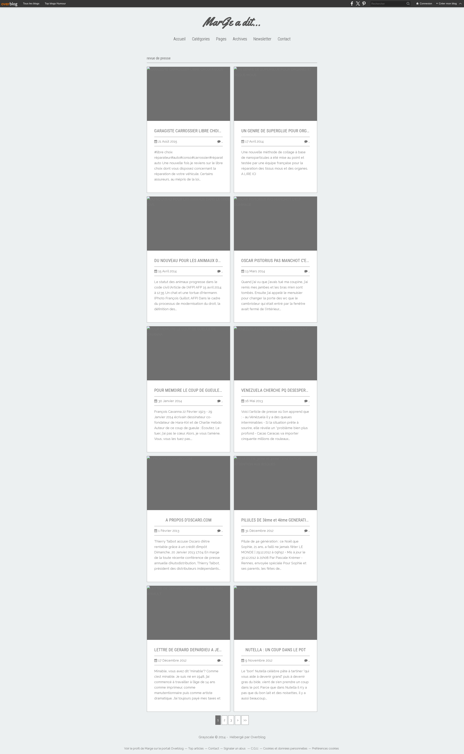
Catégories (201, 38)
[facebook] (352, 3)
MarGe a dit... (232, 21)
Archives (240, 38)
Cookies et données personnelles (285, 748)
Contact (284, 38)
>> (245, 720)
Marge (149, 748)
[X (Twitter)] (358, 3)
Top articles (196, 748)
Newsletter (262, 38)
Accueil (179, 38)
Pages (221, 38)
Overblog (258, 737)
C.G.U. (255, 748)
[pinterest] (364, 3)
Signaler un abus (235, 748)
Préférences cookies (325, 748)
